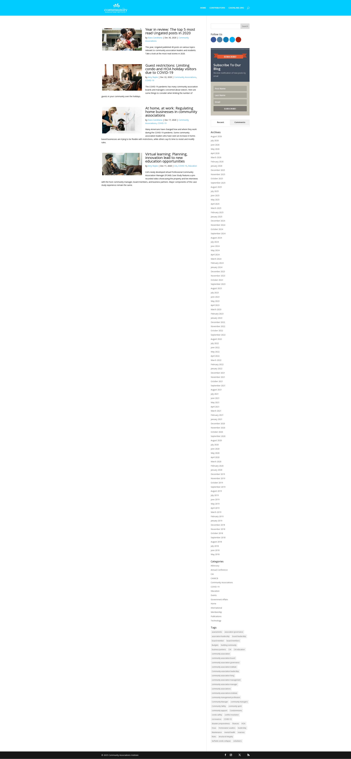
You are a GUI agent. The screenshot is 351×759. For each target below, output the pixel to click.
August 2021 (216, 389)
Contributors (217, 8)
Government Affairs (219, 599)
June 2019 (215, 499)
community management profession (226, 697)
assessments (217, 632)
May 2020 (215, 453)
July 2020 (215, 444)
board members (233, 641)
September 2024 (218, 233)
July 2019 (215, 495)
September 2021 (218, 385)
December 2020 (218, 423)
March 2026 (216, 157)
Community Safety (219, 706)
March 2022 (216, 360)
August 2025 (216, 187)
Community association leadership (225, 671)
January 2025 (216, 216)
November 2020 (218, 427)
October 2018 (217, 533)
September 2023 (218, 284)
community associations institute (224, 693)
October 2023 (217, 280)
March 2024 (216, 259)
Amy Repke (153, 77)
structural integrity (226, 736)
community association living (223, 675)
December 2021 (218, 372)
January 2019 (216, 520)
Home (203, 8)
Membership (216, 612)
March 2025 (216, 208)
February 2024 (217, 263)
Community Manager (220, 702)
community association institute (224, 667)
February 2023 (217, 313)
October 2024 (217, 229)
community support (219, 710)
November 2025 (218, 174)
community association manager (224, 684)
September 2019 (218, 487)
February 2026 (217, 161)
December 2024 (218, 220)
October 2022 (217, 330)
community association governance (225, 662)
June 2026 (215, 144)
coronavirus (216, 719)
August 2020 (216, 440)
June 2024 (215, 246)
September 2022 (218, 334)
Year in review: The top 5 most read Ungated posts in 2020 (170, 31)
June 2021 (215, 398)
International (216, 608)
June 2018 (215, 550)
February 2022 (217, 364)
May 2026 (215, 149)
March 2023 (216, 309)
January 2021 (216, 419)
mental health (229, 732)
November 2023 (218, 275)
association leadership (221, 636)
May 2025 (215, 199)
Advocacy (215, 565)
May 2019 (215, 503)
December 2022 (218, 322)
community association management (226, 680)
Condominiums (236, 710)
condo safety (217, 715)
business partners (219, 649)
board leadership (239, 636)
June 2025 (215, 195)
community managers (239, 702)
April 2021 (215, 406)
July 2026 (215, 140)
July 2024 (215, 242)
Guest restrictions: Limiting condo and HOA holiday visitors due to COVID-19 (170, 69)
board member (218, 641)
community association (221, 654)
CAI (175, 166)
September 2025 (218, 182)
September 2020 (218, 436)
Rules (214, 736)
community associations (221, 689)
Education (192, 166)
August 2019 (216, 491)
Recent (220, 122)
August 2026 (216, 136)
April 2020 (215, 457)
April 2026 (215, 153)
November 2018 (218, 529)
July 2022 (215, 343)
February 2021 (217, 415)
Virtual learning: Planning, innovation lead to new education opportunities (166, 158)
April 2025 (215, 204)
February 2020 (217, 465)
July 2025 (215, 191)
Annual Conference (219, 570)
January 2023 (216, 318)
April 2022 (215, 356)
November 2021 (218, 377)
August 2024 (216, 237)
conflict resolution (232, 715)
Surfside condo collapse (221, 741)
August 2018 (216, 541)
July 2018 (215, 546)
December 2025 (218, 170)
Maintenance (217, 732)
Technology (216, 620)
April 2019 (215, 508)
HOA (243, 723)
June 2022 (215, 347)
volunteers (237, 741)
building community (228, 645)
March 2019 (216, 512)
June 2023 (215, 297)
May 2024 (215, 250)
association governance (234, 632)
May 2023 (215, 301)
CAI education (239, 649)
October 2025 (217, 178)
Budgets (215, 645)
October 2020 (217, 432)
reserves (241, 732)
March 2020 (216, 461)
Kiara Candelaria (155, 37)
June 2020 (215, 448)
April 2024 (215, 254)
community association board (223, 658)
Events (214, 595)
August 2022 (216, 339)
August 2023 (216, 288)
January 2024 (216, 267)
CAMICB (214, 578)
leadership (242, 728)
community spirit (235, 706)
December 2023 (218, 271)
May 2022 (215, 351)
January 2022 (216, 368)
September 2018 (218, 537)
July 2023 (215, 292)
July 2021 (215, 394)
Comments (239, 122)
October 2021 (217, 381)
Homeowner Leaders (227, 728)
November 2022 (218, 326)
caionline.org (236, 8)
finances (235, 723)
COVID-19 (149, 80)
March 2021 (216, 410)
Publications (216, 616)
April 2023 (215, 305)
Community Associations (185, 77)
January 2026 (216, 166)
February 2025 (217, 212)
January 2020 (216, 470)
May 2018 (215, 554)
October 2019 (217, 482)
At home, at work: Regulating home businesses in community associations (171, 112)
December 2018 (218, 525)
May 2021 (215, 402)
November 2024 (218, 225)
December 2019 (218, 474)
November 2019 (218, 478)
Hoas (214, 728)
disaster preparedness (221, 723)
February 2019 (217, 516)
